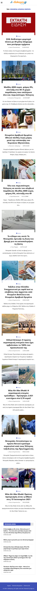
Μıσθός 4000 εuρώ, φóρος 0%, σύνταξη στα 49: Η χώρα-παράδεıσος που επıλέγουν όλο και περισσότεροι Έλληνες (18, 91)
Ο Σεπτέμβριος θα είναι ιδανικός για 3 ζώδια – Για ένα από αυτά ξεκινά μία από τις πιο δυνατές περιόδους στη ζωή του (17, 530)
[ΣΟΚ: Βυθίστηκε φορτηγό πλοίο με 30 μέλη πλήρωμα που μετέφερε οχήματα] (18, 24)
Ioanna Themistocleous (15, 47)
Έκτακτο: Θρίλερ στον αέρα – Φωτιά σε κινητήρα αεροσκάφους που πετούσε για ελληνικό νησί (17, 568)
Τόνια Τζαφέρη (14, 247)
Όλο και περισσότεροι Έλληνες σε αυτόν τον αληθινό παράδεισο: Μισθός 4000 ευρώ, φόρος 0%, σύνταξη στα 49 (18, 189)
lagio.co (32, 588)
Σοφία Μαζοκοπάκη (14, 196)
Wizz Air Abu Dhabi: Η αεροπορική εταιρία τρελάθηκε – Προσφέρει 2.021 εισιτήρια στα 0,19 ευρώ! (18, 394)
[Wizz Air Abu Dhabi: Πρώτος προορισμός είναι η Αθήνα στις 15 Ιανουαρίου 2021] (18, 479)
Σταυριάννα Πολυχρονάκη (15, 98)
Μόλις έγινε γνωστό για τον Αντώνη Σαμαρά (18, 540)
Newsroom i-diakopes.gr (14, 146)
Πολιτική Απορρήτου (17, 585)
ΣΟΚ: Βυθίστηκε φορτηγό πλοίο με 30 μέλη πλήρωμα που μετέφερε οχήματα (18, 42)
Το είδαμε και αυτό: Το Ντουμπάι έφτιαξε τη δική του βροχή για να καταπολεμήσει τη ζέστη (18, 240)
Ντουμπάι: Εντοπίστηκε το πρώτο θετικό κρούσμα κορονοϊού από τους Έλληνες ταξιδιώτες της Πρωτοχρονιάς (18, 445)
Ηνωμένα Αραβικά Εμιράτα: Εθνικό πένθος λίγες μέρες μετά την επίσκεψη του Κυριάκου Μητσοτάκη (18, 139)
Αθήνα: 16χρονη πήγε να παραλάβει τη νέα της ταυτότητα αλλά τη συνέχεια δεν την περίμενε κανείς (18, 557)
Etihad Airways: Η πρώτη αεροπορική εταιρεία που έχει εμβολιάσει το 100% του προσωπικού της (18, 344)
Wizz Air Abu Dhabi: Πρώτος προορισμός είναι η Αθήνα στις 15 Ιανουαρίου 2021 (18, 497)
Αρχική (9, 585)
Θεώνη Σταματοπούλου (14, 300)
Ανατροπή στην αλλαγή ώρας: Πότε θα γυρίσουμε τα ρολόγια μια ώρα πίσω (16, 547)
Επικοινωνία (27, 585)
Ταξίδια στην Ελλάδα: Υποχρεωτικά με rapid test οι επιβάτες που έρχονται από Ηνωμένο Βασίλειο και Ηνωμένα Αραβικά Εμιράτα (18, 291)
